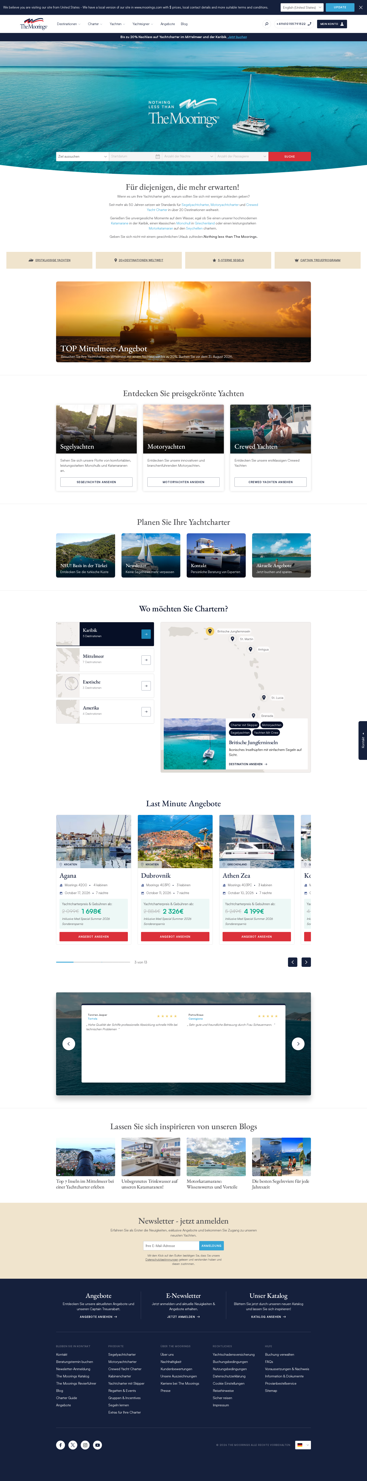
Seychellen (194, 228)
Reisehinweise (223, 1390)
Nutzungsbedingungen (230, 1369)
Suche (289, 156)
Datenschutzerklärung (229, 1376)
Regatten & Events (122, 1390)
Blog (184, 24)
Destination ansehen (246, 764)
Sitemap (271, 1390)
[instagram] (85, 1445)
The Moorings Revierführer (76, 1383)
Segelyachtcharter (195, 205)
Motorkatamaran (161, 228)
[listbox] (82, 156)
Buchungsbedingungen (230, 1362)
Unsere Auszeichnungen (179, 1376)
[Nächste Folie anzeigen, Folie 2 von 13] (306, 962)
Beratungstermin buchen (74, 1362)
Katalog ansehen (266, 1316)
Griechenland (205, 223)
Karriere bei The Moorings (180, 1383)
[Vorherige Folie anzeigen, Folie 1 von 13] (292, 962)
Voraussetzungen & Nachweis (287, 1369)
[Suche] (267, 24)
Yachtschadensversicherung (234, 1354)
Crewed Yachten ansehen (270, 482)
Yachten (115, 24)
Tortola (92, 1018)
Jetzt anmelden (181, 1316)
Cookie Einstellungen (228, 1383)
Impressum (221, 1405)
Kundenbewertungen (176, 1369)
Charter (93, 24)
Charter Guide (66, 1398)
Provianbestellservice (280, 1383)
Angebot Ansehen (93, 936)
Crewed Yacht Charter (124, 1369)
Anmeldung (212, 1245)
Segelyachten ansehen (96, 482)
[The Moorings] (34, 24)
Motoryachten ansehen (184, 482)
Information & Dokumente (284, 1376)
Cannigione (196, 1018)
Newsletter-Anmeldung (73, 1369)
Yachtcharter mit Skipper (126, 1383)
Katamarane (119, 223)
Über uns (167, 1354)
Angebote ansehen (96, 1316)
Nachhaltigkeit (171, 1362)
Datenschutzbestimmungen (161, 1259)
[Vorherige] (68, 1043)
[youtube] (97, 1445)
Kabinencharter (119, 1376)
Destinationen (67, 24)
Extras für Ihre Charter (124, 1412)
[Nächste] (298, 1043)
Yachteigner (141, 24)
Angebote (168, 24)
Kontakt (61, 1354)
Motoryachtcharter (224, 205)
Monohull (183, 223)
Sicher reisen (222, 1398)
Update (340, 7)
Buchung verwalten (279, 1354)
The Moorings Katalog (72, 1376)
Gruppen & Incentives (124, 1398)
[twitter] (72, 1445)
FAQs (269, 1362)
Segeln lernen (118, 1405)
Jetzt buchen (237, 37)
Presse (166, 1390)
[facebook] (60, 1445)
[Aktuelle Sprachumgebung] (303, 1445)
